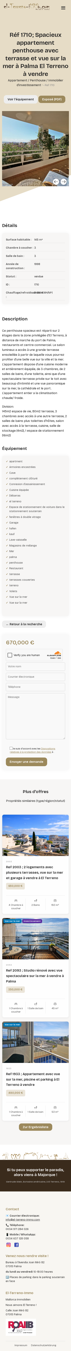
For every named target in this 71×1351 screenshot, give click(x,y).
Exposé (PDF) (52, 99)
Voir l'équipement (21, 99)
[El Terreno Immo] (26, 6)
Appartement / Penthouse (27, 80)
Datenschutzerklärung (43, 1345)
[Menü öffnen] (63, 8)
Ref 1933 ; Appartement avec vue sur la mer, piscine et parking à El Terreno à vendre (33, 1079)
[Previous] (56, 182)
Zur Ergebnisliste (35, 1127)
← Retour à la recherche (24, 624)
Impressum (21, 1345)
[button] (7, 1344)
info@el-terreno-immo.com (23, 1219)
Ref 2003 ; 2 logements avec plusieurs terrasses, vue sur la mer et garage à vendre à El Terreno (34, 872)
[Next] (64, 182)
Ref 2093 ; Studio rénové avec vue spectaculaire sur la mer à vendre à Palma (35, 975)
